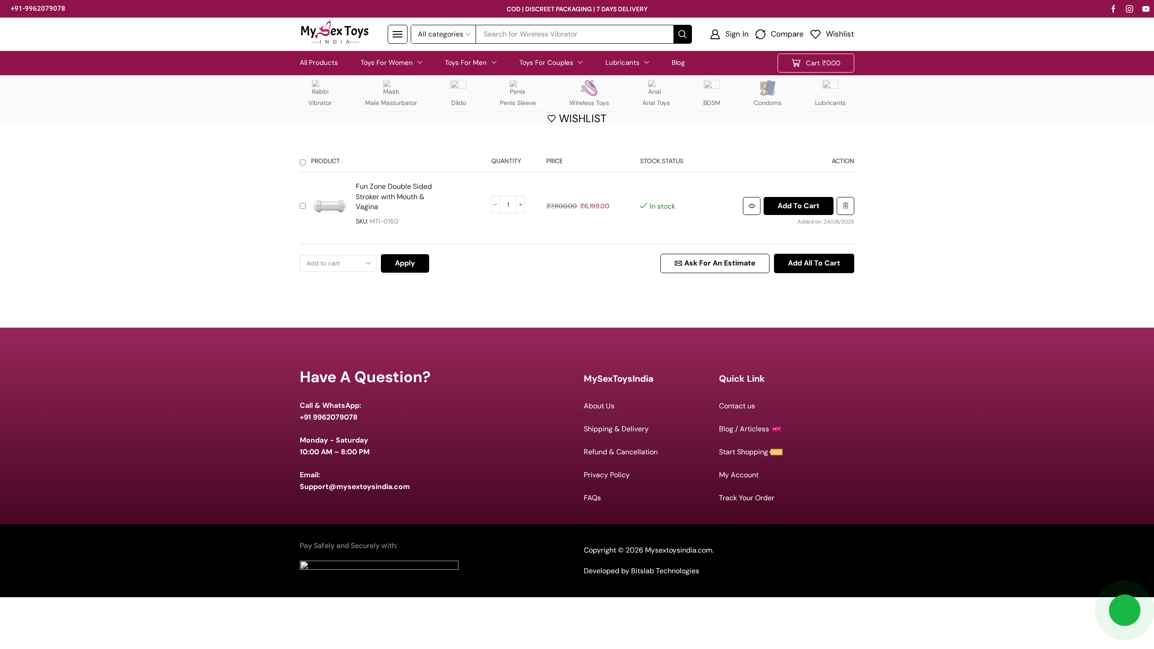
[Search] (682, 34)
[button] (398, 34)
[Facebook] (1113, 9)
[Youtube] (1145, 9)
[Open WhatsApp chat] (1124, 610)
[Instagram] (1129, 9)
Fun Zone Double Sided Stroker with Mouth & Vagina (394, 197)
